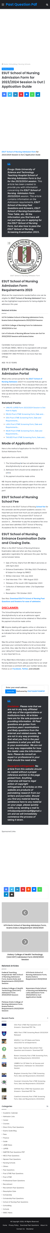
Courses (6, 1124)
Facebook (17, 669)
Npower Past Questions (12, 1159)
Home (5, 64)
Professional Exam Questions (14, 1181)
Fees (5, 1134)
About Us (43, 1225)
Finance (6, 1138)
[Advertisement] (25, 36)
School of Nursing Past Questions (15, 1202)
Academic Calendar (10, 1113)
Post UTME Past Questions (13, 1173)
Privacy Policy (13, 1225)
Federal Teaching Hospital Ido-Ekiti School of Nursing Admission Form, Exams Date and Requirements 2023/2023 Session (12, 978)
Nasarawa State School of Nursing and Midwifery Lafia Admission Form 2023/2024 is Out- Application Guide (36, 992)
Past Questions (8, 1170)
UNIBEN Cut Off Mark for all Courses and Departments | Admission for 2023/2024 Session (29, 1065)
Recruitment (7, 1184)
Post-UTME (7, 1177)
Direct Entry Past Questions (13, 1127)
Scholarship (7, 1195)
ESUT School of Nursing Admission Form (19, 152)
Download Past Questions (29, 1225)
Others (5, 1166)
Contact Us (21, 1229)
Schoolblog (13, 64)
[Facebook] (6, 889)
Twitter (25, 669)
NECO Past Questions (11, 1156)
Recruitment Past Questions (13, 1188)
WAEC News (7, 1213)
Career (5, 1120)
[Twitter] (11, 889)
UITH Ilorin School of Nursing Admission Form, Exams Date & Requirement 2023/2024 (36, 975)
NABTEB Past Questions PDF (14, 1152)
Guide (5, 1141)
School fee (40, 507)
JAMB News (7, 1145)
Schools (6, 1209)
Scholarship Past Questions (13, 1198)
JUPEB (5, 1148)
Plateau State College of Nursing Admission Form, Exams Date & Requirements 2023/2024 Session (13, 1006)
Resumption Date (9, 1191)
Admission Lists (9, 1116)
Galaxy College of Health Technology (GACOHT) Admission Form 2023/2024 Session (12, 991)
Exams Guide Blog (10, 1131)
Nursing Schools (24, 64)
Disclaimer (30, 1229)
